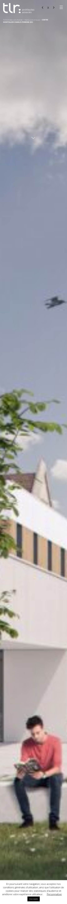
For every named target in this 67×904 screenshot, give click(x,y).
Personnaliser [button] (54, 894)
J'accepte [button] (33, 898)
